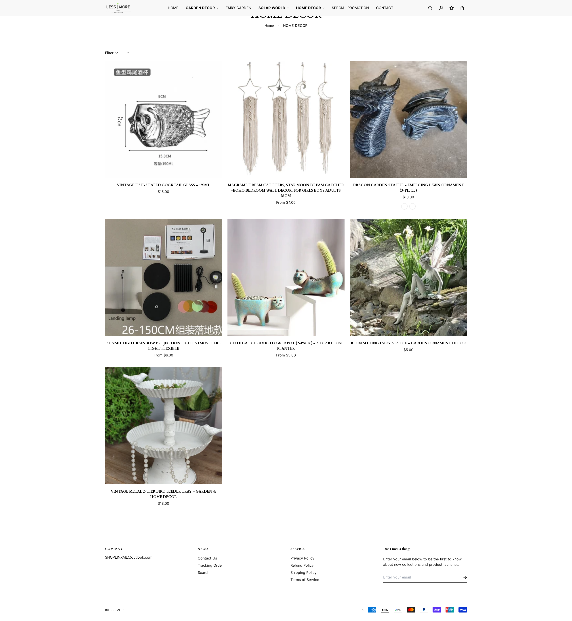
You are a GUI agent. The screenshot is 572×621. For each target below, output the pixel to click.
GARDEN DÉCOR (200, 8)
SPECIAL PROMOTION (350, 8)
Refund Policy (302, 565)
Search (203, 572)
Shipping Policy (303, 572)
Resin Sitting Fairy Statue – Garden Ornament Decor (408, 343)
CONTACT (384, 8)
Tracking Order (210, 565)
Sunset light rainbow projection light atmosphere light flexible (164, 346)
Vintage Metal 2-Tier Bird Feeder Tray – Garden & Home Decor (163, 494)
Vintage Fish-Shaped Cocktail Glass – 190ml (163, 185)
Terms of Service (304, 579)
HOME (173, 8)
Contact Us (207, 558)
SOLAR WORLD (272, 8)
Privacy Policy (302, 558)
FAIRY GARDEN (238, 8)
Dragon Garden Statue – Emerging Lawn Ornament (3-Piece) (408, 188)
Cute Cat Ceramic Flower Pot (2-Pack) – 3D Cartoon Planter (286, 346)
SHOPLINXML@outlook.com (128, 557)
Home (269, 25)
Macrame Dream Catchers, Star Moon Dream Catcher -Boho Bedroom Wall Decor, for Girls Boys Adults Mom (286, 190)
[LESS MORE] (118, 8)
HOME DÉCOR (308, 8)
